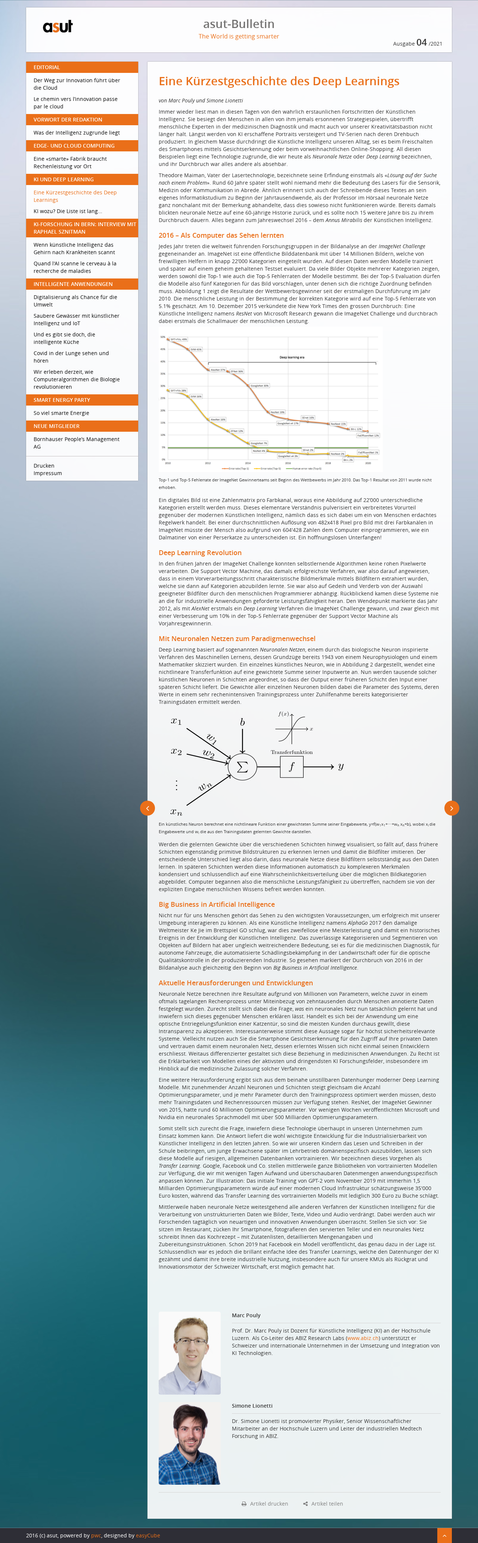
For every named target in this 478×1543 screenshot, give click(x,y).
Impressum (48, 473)
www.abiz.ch (363, 1338)
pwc (96, 1535)
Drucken (44, 465)
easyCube (148, 1535)
